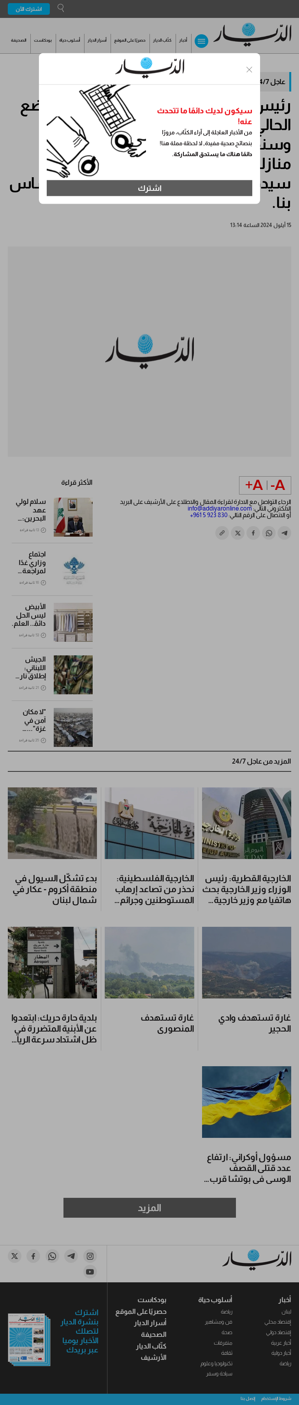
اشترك (150, 188)
